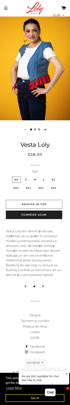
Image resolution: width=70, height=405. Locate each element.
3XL (29, 187)
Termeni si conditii (35, 321)
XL (53, 179)
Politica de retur (35, 326)
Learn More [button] (14, 388)
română (33, 362)
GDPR (35, 338)
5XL (54, 187)
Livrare (35, 332)
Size (35, 171)
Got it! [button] (35, 398)
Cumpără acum (34, 214)
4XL (41, 187)
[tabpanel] (35, 68)
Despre (35, 315)
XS (16, 179)
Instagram (37, 352)
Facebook (37, 346)
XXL (16, 187)
